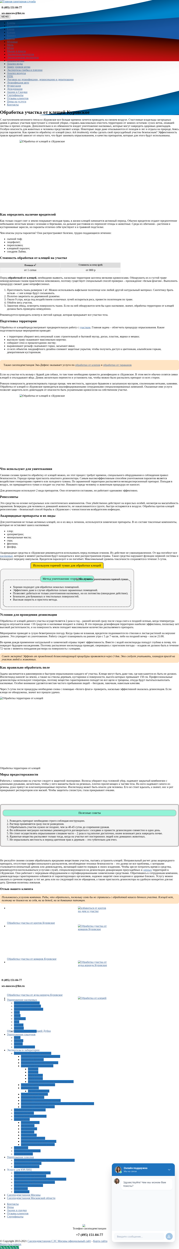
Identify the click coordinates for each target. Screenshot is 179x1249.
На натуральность (38, 1091)
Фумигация (14, 85)
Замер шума (21, 1147)
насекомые (6, 555)
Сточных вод (29, 1135)
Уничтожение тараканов (28, 1009)
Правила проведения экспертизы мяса (51, 1081)
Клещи (11, 32)
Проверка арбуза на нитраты (38, 1084)
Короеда (19, 1028)
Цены (10, 1207)
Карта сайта (100, 1241)
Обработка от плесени (27, 1150)
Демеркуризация (24, 1113)
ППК (10, 76)
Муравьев (20, 1018)
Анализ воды (15, 63)
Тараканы (13, 25)
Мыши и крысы (16, 51)
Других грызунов (24, 1046)
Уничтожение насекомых (22, 999)
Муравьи (12, 41)
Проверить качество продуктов (39, 1062)
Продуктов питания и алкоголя (32, 1053)
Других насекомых (25, 1031)
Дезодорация (14, 88)
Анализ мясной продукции (37, 1065)
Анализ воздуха (16, 73)
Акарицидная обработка (28, 1185)
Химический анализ (33, 1138)
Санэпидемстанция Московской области (31, 1198)
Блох (17, 1012)
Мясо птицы (35, 1078)
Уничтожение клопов (27, 1002)
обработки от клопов (87, 364)
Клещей (18, 1024)
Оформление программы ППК (32, 1172)
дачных (147, 869)
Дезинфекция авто (18, 82)
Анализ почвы (15, 60)
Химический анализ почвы (30, 1116)
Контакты (13, 104)
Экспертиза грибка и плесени (24, 70)
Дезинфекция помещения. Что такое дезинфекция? (44, 1160)
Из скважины (29, 1128)
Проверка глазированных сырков (41, 1100)
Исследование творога (34, 1094)
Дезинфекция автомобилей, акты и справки (40, 1179)
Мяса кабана (35, 1075)
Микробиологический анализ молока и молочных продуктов (57, 1103)
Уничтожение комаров (27, 1006)
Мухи (10, 48)
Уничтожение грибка (26, 1166)
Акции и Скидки (17, 92)
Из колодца (27, 1125)
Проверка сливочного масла (38, 1106)
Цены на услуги (16, 101)
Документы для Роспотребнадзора (34, 1182)
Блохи (10, 29)
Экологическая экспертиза (23, 57)
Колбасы (33, 1069)
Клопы (11, 22)
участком (85, 327)
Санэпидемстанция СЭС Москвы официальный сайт (59, 1241)
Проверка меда (30, 1087)
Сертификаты (15, 95)
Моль (10, 44)
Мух (16, 1021)
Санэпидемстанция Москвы (24, 1194)
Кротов (18, 1043)
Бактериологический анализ (38, 1144)
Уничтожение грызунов (21, 1034)
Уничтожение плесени (20, 1157)
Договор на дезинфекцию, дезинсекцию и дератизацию (40, 79)
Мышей (18, 1040)
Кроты (11, 38)
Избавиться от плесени (27, 1163)
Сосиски (33, 1072)
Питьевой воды (30, 1122)
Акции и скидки (17, 1210)
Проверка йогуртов (32, 1097)
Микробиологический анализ (38, 1141)
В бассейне (27, 1131)
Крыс (17, 1037)
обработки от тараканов (117, 364)
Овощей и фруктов (32, 1059)
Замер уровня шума (18, 66)
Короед (11, 35)
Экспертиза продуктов (20, 54)
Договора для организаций (30, 1176)
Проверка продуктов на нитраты (40, 1056)
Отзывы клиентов (17, 98)
